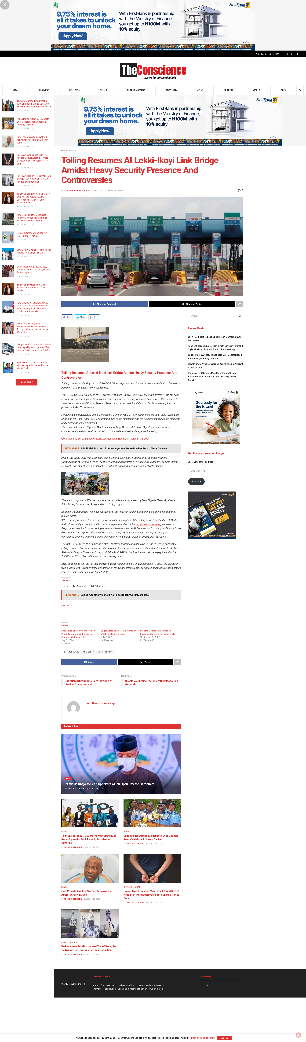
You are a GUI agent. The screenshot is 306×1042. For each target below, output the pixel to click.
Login (301, 54)
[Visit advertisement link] (153, 25)
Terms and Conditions (150, 985)
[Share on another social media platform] (239, 304)
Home (64, 150)
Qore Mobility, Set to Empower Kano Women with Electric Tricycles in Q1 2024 (105, 438)
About (95, 985)
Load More (27, 382)
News (15, 90)
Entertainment (136, 90)
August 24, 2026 (92, 847)
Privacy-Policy (126, 985)
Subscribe (196, 481)
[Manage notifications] (298, 1035)
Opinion (228, 90)
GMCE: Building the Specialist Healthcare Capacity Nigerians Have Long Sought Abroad (32, 218)
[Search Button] (300, 90)
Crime (103, 90)
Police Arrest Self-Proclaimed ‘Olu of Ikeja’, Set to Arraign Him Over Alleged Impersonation (34, 179)
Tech (283, 90)
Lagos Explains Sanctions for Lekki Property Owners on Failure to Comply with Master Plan (78, 633)
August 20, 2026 (154, 844)
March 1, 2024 (98, 190)
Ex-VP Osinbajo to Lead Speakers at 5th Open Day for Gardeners (110, 784)
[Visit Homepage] (153, 71)
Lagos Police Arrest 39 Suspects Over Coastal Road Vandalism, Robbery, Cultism (33, 122)
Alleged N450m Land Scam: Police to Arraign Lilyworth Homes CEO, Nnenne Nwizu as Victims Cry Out (34, 347)
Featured (171, 90)
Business (44, 90)
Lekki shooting (105, 652)
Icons (200, 90)
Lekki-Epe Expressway (149, 524)
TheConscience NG (76, 789)
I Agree (224, 1038)
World (257, 90)
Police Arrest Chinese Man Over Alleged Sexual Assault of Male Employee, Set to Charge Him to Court (151, 895)
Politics (74, 90)
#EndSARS (74, 652)
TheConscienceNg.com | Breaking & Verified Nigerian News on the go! (128, 989)
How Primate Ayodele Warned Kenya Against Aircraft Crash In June (32, 140)
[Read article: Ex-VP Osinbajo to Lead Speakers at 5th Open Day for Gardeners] (121, 764)
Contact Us (108, 985)
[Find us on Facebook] (287, 54)
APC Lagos (88, 652)
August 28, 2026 (95, 789)
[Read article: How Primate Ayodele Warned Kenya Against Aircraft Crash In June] (90, 868)
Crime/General (132, 887)
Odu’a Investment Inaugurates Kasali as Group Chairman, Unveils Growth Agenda (34, 269)
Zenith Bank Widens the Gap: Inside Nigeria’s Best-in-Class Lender (31, 287)
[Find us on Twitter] (292, 54)
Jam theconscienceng (75, 190)
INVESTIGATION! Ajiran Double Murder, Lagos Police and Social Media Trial (32, 365)
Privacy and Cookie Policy (201, 1038)
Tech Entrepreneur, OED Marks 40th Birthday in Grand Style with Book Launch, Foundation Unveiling (34, 104)
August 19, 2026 (92, 954)
